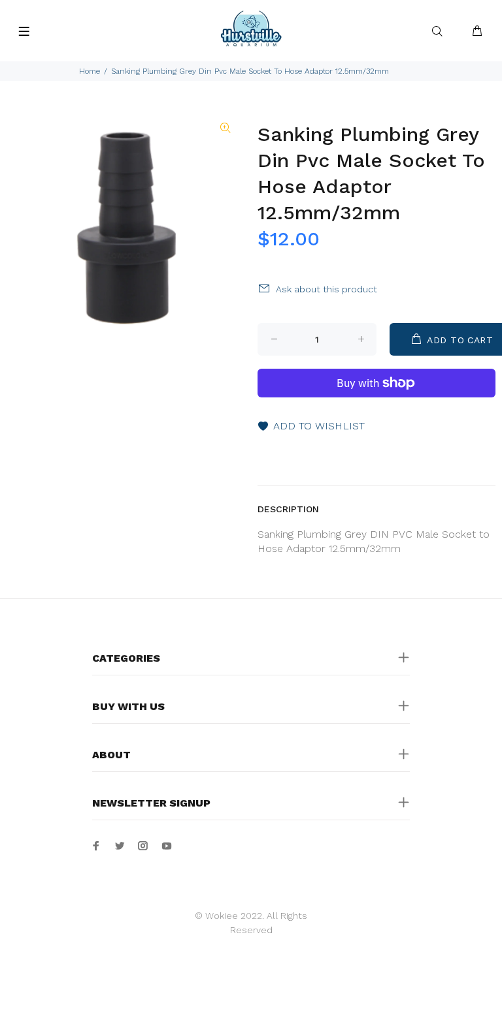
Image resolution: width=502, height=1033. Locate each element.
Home (89, 71)
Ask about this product (326, 289)
